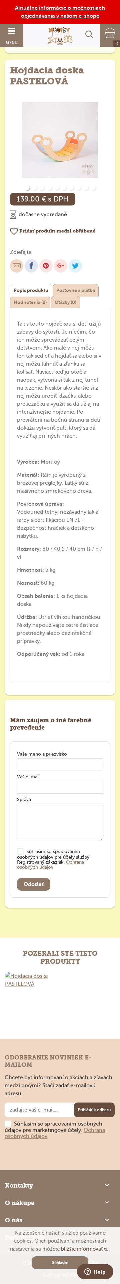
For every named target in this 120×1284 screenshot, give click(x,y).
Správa (24, 799)
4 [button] (49, 187)
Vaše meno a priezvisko (42, 754)
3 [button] (41, 187)
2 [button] (34, 187)
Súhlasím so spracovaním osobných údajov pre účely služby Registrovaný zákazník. (53, 859)
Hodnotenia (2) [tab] (30, 302)
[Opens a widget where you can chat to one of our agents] (95, 1272)
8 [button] (78, 187)
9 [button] (85, 187)
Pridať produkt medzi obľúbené (56, 231)
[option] (60, 140)
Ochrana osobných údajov (50, 865)
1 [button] (27, 187)
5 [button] (56, 187)
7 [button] (71, 187)
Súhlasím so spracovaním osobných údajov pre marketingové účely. (55, 1130)
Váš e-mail (28, 776)
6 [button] (63, 187)
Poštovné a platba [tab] (75, 290)
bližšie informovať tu (85, 1249)
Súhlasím (60, 1262)
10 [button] (93, 187)
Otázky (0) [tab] (65, 302)
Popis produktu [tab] (31, 290)
